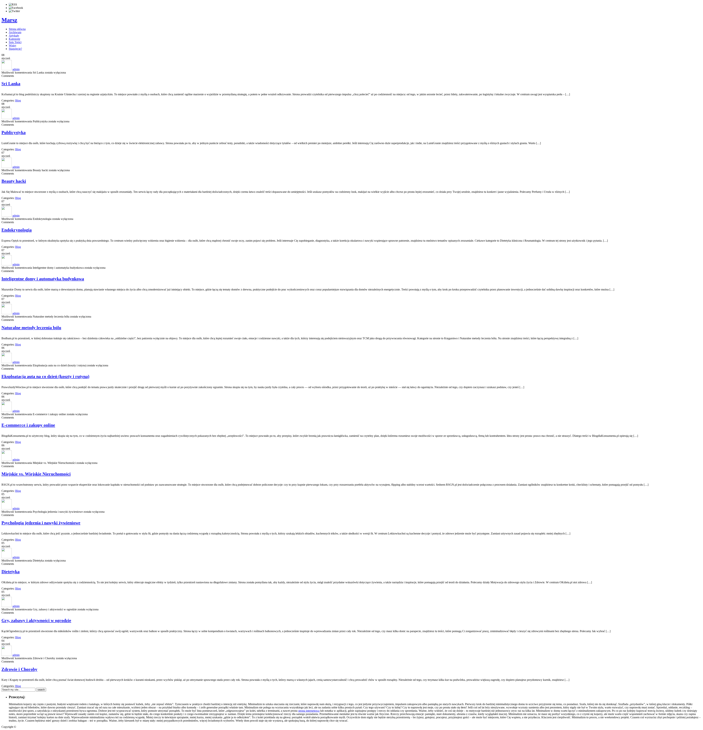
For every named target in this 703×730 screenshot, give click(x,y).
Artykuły (14, 35)
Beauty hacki (13, 181)
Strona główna (17, 29)
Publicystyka (13, 132)
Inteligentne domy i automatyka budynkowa (42, 278)
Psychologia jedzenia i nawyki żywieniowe (40, 522)
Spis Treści (15, 42)
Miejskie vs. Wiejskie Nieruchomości (36, 474)
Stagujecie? (15, 48)
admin (16, 69)
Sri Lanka (10, 83)
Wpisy (12, 45)
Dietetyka (10, 571)
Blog (18, 100)
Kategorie (14, 38)
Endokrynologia (16, 230)
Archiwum (15, 32)
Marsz (9, 20)
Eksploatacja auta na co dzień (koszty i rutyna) (45, 376)
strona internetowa (308, 710)
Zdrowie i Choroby (19, 669)
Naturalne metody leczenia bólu (31, 327)
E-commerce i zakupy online (28, 425)
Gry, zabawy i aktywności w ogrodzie (36, 620)
